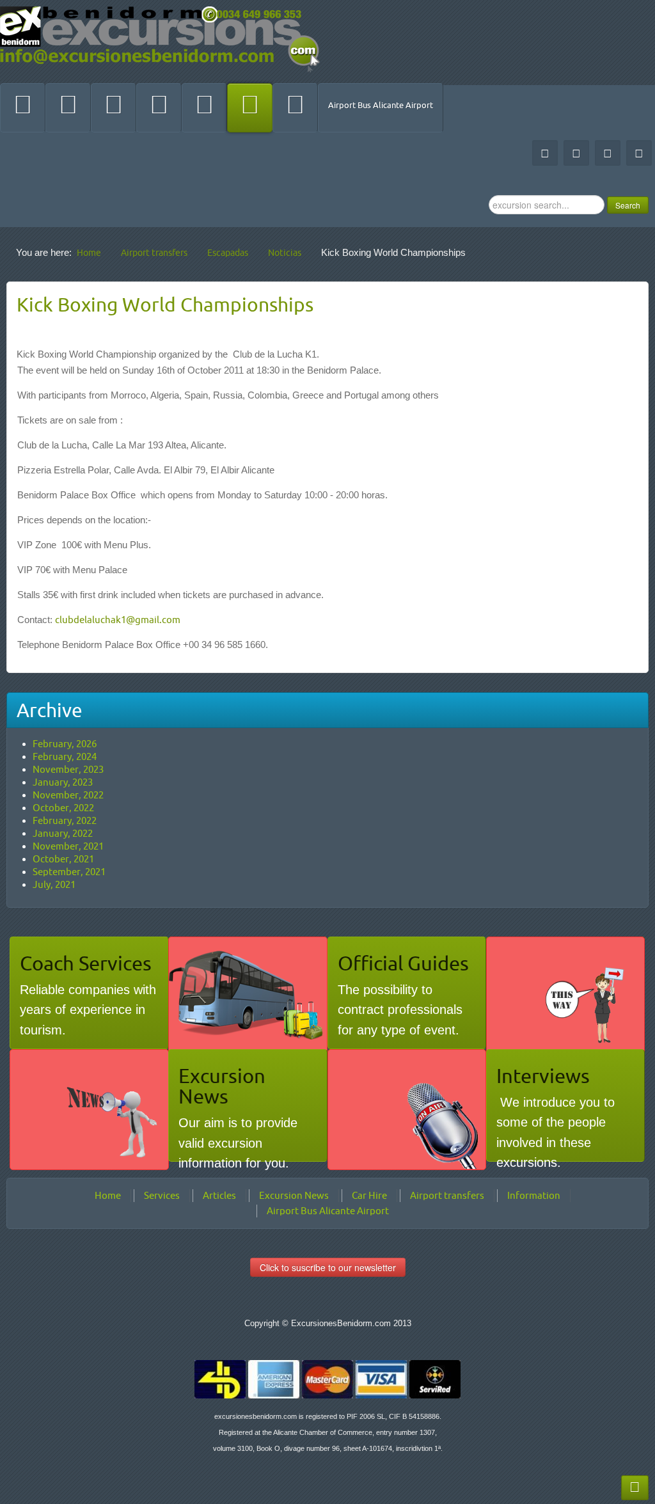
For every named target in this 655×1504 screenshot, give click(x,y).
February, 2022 (65, 820)
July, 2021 (54, 884)
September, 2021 (69, 871)
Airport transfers (447, 1195)
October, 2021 (63, 858)
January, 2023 (63, 782)
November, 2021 (68, 846)
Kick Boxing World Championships (165, 304)
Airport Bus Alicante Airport (380, 104)
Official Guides (403, 963)
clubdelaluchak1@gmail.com (117, 619)
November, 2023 (68, 769)
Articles (219, 1195)
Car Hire (369, 1195)
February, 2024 (65, 756)
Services (162, 1195)
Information (533, 1195)
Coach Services (86, 963)
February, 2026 (65, 743)
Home (108, 1195)
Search (627, 205)
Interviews (543, 1076)
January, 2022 (63, 833)
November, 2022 (68, 794)
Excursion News (221, 1086)
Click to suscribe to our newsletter (328, 1267)
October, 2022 (63, 807)
